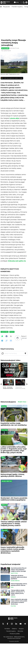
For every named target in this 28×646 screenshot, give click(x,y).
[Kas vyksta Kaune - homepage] (6, 2)
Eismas (4, 406)
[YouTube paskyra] (20, 624)
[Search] (21, 2)
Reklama (14, 628)
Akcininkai (20, 631)
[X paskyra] (3, 624)
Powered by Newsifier (14, 641)
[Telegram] (2, 340)
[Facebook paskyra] (7, 624)
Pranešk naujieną (17, 6)
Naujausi (21, 628)
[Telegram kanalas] (25, 624)
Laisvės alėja (14, 118)
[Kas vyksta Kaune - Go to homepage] (14, 618)
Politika (4, 530)
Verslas (4, 505)
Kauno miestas (7, 481)
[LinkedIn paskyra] (16, 624)
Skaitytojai (14, 573)
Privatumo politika (15, 633)
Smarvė (12, 331)
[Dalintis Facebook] (6, 336)
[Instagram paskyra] (12, 624)
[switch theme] (24, 2)
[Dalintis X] (10, 336)
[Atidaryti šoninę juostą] (1, 7)
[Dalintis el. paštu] (10, 340)
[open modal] (26, 2)
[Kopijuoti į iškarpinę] (6, 340)
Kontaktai (7, 628)
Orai (3, 457)
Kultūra (4, 430)
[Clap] (17, 338)
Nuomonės (5, 48)
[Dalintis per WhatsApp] (2, 336)
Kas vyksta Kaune (6, 50)
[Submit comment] (25, 353)
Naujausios (6, 6)
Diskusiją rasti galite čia (17, 261)
